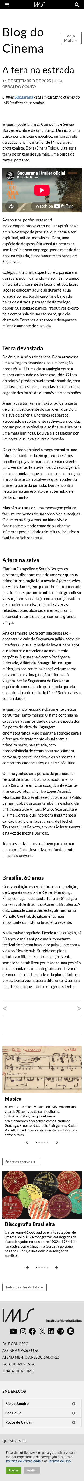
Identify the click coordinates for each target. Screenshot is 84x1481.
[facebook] (32, 1331)
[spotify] (60, 1331)
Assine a (20, 1350)
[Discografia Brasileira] (42, 1194)
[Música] (42, 1069)
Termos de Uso (59, 1461)
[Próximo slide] (56, 1142)
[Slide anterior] (28, 1142)
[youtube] (13, 1331)
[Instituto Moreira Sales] (42, 1317)
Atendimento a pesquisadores (31, 1357)
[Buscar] (77, 4)
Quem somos (14, 1441)
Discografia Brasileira (30, 1224)
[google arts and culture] (71, 1331)
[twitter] (42, 1331)
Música (13, 1099)
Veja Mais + (70, 38)
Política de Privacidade (23, 1461)
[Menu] (6, 4)
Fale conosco (15, 1344)
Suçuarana (24, 97)
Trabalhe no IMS (17, 1371)
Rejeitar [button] (31, 1470)
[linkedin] (51, 1331)
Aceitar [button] (13, 1470)
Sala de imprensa (18, 1364)
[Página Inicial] (39, 4)
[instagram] (23, 1331)
